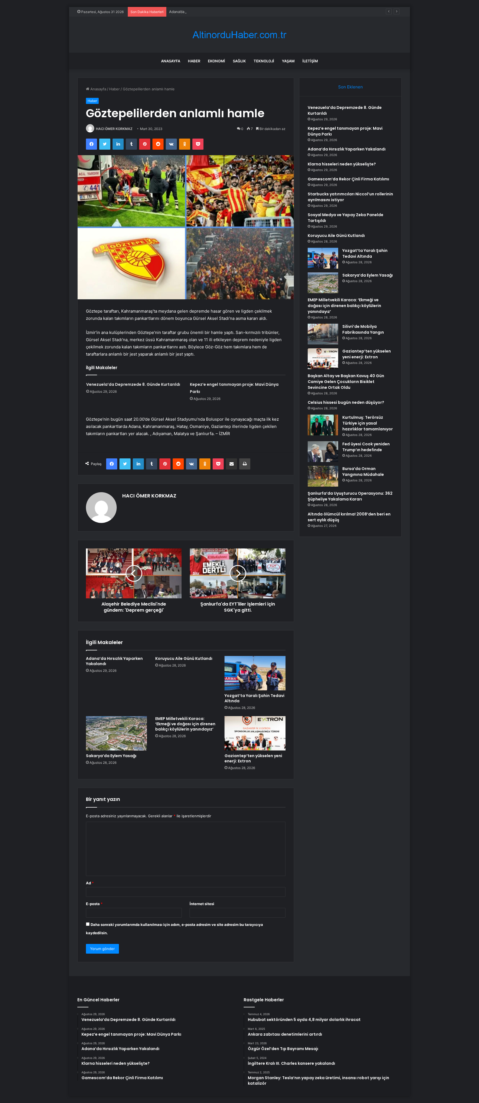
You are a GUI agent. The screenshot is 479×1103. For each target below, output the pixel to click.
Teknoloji (264, 61)
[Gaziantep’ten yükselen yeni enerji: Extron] (255, 733)
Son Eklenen (350, 87)
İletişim (310, 61)
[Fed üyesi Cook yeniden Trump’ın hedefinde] (323, 451)
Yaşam (288, 61)
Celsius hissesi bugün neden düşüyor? (346, 402)
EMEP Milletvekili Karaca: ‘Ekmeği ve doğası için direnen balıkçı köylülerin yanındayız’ (185, 724)
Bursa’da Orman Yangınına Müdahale (363, 471)
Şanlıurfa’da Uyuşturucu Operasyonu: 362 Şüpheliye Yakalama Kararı (350, 496)
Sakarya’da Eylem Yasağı (111, 756)
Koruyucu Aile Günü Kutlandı (183, 658)
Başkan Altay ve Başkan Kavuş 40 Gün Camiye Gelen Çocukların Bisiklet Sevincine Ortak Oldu (346, 381)
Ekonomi (216, 61)
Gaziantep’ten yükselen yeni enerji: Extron (253, 758)
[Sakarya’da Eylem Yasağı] (116, 733)
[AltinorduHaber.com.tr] (239, 35)
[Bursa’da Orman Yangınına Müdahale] (323, 476)
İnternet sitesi (202, 904)
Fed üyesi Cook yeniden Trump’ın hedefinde (366, 447)
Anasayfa (170, 61)
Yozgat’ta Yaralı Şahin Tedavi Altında (254, 698)
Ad (90, 883)
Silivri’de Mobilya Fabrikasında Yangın (363, 329)
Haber (194, 61)
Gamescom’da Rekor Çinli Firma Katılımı (348, 179)
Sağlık (239, 61)
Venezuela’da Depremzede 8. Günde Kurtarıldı (133, 384)
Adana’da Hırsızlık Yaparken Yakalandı (201, 11)
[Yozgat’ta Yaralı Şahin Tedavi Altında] (255, 673)
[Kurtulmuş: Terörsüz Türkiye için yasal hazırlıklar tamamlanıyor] (323, 425)
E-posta (94, 904)
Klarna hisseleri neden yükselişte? (342, 164)
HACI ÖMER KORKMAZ (114, 129)
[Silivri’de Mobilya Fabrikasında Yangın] (323, 334)
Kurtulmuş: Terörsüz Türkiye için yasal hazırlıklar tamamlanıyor (367, 423)
